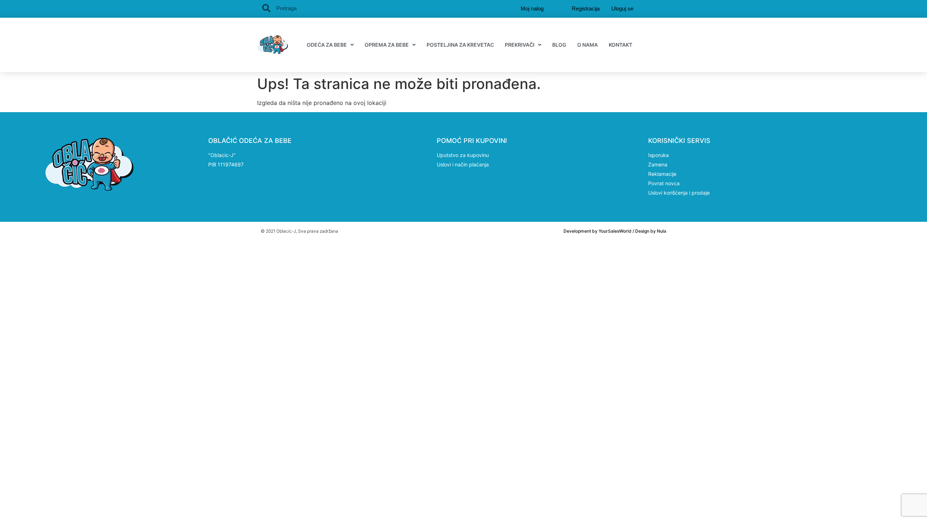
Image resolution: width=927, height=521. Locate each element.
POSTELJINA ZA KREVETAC (460, 45)
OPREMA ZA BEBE (387, 45)
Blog (559, 45)
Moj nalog (532, 8)
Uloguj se (622, 8)
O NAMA (587, 45)
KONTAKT (620, 45)
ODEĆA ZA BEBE (327, 45)
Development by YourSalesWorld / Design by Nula (614, 231)
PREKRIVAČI (519, 45)
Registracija (586, 8)
